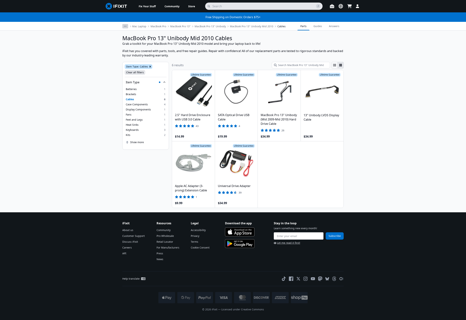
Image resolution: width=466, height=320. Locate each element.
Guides (317, 26)
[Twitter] (298, 279)
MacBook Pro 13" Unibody (210, 26)
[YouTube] (313, 279)
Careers (127, 247)
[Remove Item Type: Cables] (150, 66)
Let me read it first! (288, 243)
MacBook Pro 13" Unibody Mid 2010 (251, 26)
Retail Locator (165, 241)
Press (160, 253)
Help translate (131, 278)
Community (164, 230)
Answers (334, 26)
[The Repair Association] (341, 279)
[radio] (334, 65)
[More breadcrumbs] (125, 26)
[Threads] (334, 279)
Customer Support (133, 236)
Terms (194, 241)
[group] (337, 65)
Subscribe (335, 236)
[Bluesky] (327, 279)
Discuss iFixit (130, 241)
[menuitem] (147, 6)
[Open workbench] (332, 6)
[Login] (357, 6)
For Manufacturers (168, 247)
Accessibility (198, 230)
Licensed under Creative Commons (242, 309)
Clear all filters (135, 72)
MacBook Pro (158, 26)
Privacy (195, 236)
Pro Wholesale (165, 236)
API (124, 253)
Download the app (238, 223)
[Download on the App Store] (239, 232)
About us (127, 230)
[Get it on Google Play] (239, 243)
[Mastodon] (320, 279)
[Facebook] (291, 279)
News (160, 259)
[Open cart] (349, 6)
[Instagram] (305, 279)
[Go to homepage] (118, 6)
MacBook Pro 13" (180, 26)
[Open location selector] (340, 6)
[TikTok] (284, 279)
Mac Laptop (139, 26)
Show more (137, 142)
